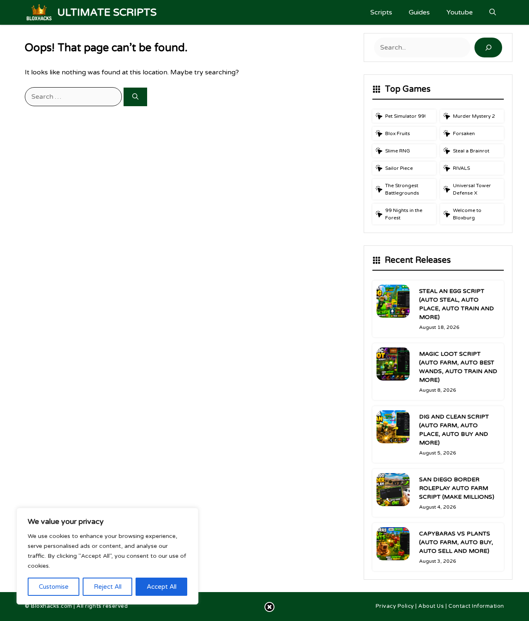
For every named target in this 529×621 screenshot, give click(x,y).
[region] (107, 556)
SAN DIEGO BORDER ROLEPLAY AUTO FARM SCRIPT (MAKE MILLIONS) (456, 488)
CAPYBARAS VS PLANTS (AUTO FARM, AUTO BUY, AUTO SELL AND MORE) (456, 542)
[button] (492, 12)
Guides (419, 12)
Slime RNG (397, 151)
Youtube (459, 12)
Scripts (381, 12)
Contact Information (476, 606)
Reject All (108, 586)
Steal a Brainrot (471, 151)
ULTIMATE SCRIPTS (107, 12)
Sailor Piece (399, 168)
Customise (54, 586)
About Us (431, 606)
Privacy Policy (395, 606)
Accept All (161, 586)
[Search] (135, 97)
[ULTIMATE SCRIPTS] (39, 12)
